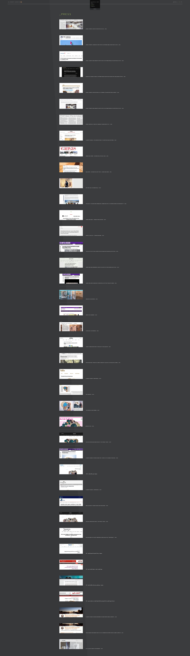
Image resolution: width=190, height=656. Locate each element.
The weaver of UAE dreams (92, 410)
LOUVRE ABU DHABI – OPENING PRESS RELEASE (96, 219)
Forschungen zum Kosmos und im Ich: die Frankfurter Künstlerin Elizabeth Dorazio (104, 632)
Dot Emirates (90, 394)
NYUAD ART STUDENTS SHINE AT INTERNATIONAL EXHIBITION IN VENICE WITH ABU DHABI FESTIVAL (105, 76)
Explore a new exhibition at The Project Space (97, 521)
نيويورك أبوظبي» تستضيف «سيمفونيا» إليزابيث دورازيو (94, 569)
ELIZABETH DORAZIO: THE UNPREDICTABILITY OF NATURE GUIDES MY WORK (101, 140)
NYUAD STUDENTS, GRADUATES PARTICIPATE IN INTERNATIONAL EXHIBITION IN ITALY (103, 44)
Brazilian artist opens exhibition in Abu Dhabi (97, 505)
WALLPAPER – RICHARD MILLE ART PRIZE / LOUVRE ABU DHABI (99, 171)
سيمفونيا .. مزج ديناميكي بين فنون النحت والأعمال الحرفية (94, 585)
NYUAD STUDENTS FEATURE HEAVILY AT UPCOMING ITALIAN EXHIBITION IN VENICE (102, 92)
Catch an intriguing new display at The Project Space (98, 442)
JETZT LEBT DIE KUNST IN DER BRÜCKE (94, 648)
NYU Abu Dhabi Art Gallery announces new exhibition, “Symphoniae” (101, 537)
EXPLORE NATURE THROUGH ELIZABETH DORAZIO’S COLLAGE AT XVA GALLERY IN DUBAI (103, 362)
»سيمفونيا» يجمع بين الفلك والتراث (91, 473)
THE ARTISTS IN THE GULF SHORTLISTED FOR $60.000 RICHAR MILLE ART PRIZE (102, 251)
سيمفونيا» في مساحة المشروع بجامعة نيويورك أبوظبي (94, 553)
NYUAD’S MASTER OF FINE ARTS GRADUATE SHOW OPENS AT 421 (99, 124)
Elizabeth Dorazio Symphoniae (93, 378)
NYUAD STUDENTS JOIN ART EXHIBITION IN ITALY (96, 28)
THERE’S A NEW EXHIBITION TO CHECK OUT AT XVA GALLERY (98, 346)
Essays (92, 4)
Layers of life (90, 426)
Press (92, 5)
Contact (93, 6)
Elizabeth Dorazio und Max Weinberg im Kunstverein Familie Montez (101, 616)
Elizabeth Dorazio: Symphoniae (93, 489)
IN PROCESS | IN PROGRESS (92, 330)
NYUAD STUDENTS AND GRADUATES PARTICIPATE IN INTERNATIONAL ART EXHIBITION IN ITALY (105, 60)
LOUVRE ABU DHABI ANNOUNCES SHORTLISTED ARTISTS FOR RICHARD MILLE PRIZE (102, 267)
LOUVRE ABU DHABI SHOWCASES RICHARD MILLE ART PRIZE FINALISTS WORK (101, 283)
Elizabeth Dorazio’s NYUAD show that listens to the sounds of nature (102, 457)
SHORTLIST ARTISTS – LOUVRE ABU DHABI (95, 235)
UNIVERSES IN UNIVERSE (92, 299)
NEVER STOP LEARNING (91, 314)
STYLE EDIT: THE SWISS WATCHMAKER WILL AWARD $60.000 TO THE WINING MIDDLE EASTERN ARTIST (106, 203)
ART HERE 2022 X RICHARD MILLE (93, 187)
